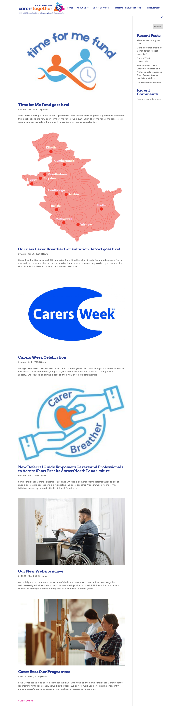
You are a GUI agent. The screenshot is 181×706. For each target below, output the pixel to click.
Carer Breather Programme (44, 671)
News (45, 109)
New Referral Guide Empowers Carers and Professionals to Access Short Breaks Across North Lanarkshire (70, 469)
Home (70, 8)
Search (157, 26)
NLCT (23, 576)
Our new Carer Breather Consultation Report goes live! (69, 249)
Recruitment (153, 8)
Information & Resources (128, 8)
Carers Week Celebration (42, 357)
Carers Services (100, 8)
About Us (81, 8)
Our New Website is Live (40, 571)
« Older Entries (25, 700)
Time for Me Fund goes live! (43, 104)
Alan (23, 109)
